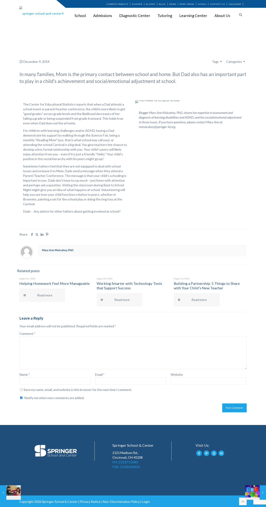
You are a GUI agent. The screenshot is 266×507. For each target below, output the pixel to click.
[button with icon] (199, 453)
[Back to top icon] (243, 501)
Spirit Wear (187, 4)
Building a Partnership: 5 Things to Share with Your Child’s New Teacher (207, 285)
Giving (202, 4)
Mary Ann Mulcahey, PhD (57, 250)
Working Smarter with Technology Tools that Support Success (129, 285)
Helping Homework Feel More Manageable (54, 283)
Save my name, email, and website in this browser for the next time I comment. (78, 390)
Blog (162, 4)
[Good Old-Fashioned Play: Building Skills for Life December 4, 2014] (10, 492)
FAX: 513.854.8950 (126, 467)
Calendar (235, 4)
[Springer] (42, 13)
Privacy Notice (90, 502)
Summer (137, 4)
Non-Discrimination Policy (121, 502)
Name (24, 374)
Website (177, 374)
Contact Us (217, 4)
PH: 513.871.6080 (125, 462)
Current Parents (117, 4)
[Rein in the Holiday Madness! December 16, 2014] (255, 492)
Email (99, 374)
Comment (27, 334)
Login (146, 502)
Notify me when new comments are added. (54, 398)
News (172, 4)
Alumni (150, 4)
